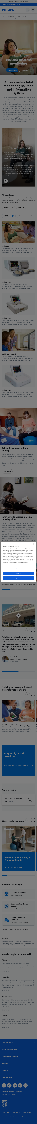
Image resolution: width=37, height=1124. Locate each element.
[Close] (33, 544)
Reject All (18, 573)
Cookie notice (10, 563)
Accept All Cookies (18, 578)
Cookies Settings (18, 568)
